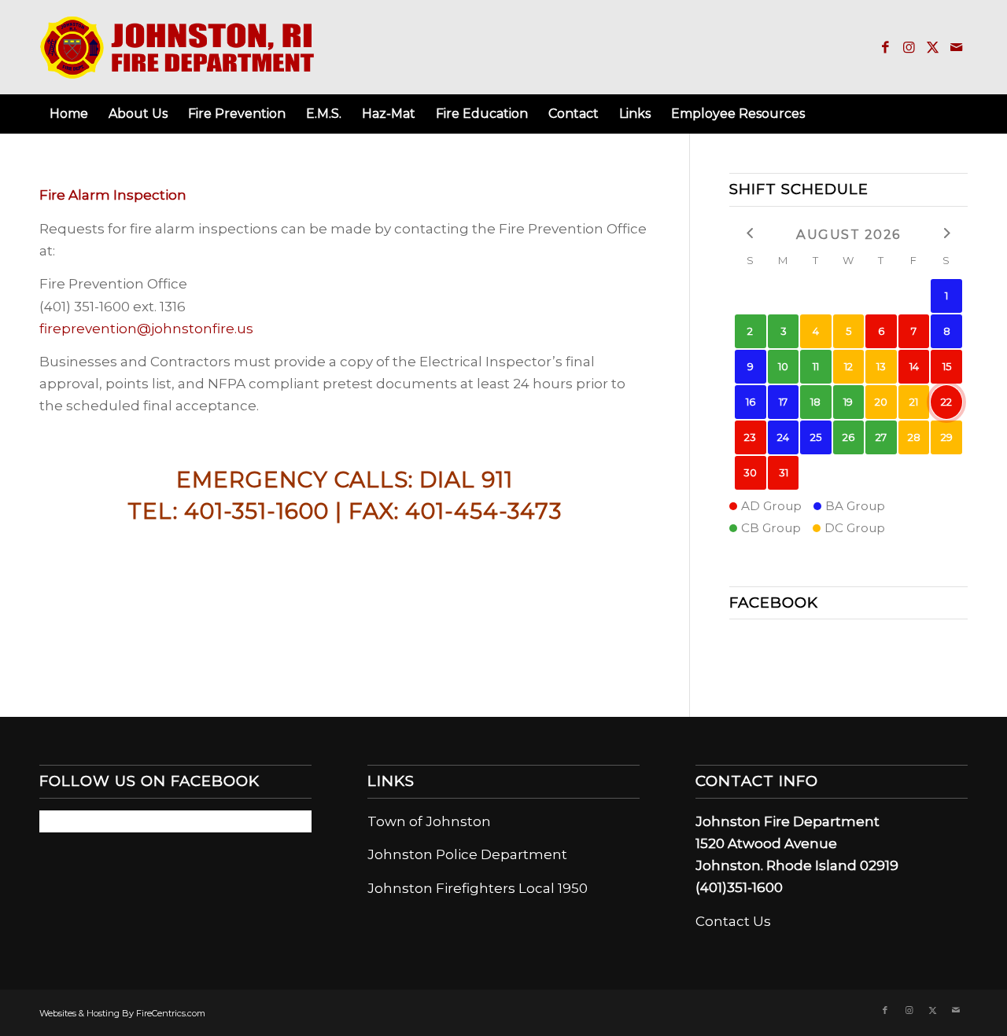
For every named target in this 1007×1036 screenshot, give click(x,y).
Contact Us (733, 921)
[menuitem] (68, 114)
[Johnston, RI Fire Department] (178, 47)
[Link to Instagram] (908, 47)
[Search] (958, 114)
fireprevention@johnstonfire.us (146, 328)
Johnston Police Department (467, 854)
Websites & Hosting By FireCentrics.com (122, 1013)
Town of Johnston (429, 821)
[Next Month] (946, 233)
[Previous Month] (750, 233)
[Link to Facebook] (885, 47)
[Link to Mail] (956, 47)
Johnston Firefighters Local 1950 (477, 888)
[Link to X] (932, 47)
